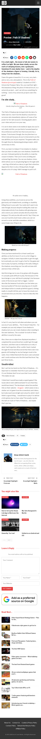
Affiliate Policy (20, 729)
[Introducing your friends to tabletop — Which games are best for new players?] (6, 705)
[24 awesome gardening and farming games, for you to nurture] (6, 682)
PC (17, 435)
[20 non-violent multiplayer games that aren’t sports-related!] (6, 674)
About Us (7, 723)
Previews (23, 435)
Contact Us (16, 723)
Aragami (20, 388)
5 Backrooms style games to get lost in (24, 625)
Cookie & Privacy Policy (29, 723)
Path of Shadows (11, 435)
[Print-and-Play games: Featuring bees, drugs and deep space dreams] (6, 643)
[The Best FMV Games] (6, 651)
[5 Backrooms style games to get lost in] (6, 628)
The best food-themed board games (23, 664)
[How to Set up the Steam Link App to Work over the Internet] (10, 502)
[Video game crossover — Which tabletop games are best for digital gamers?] (6, 659)
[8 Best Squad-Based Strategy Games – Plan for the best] (6, 620)
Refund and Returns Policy (26, 726)
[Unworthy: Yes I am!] (10, 525)
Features (7, 33)
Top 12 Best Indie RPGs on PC (21, 688)
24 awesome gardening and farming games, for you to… (23, 681)
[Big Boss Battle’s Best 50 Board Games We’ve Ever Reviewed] (6, 635)
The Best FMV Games (18, 649)
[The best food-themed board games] (6, 667)
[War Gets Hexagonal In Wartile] (30, 502)
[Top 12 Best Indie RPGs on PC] (6, 690)
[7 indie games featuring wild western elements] (6, 698)
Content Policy (11, 726)
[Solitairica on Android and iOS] (30, 525)
